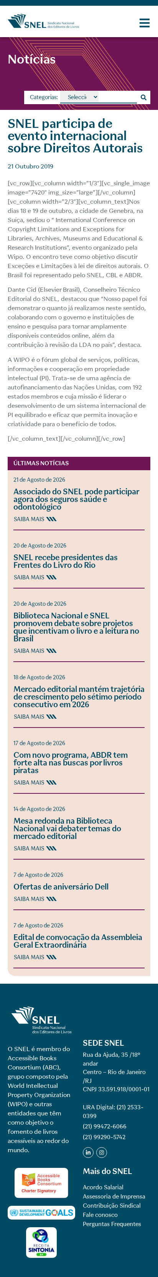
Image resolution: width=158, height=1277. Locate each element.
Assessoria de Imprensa (114, 1196)
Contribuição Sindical (112, 1205)
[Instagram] (101, 1152)
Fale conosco (100, 1215)
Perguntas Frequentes (112, 1224)
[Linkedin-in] (88, 1152)
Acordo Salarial (103, 1187)
